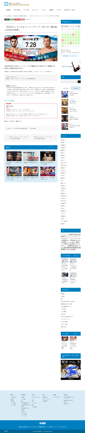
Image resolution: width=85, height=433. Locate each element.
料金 (62, 299)
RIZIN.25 (69, 236)
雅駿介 (62, 183)
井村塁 (62, 142)
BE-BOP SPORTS (63, 235)
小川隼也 (62, 198)
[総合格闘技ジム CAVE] (16, 4)
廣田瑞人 (22, 19)
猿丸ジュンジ (65, 245)
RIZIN (7, 19)
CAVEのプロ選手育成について (67, 316)
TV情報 (74, 236)
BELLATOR (67, 235)
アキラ (62, 213)
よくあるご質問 (64, 321)
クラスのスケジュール (65, 319)
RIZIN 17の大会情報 (9, 100)
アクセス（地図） (64, 324)
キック (33, 399)
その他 (62, 175)
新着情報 (8, 10)
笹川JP (62, 208)
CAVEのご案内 (17, 10)
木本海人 (62, 157)
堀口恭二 (67, 240)
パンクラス (64, 238)
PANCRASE (63, 165)
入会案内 (62, 296)
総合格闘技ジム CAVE (41, 431)
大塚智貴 (62, 188)
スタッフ (44, 10)
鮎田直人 (62, 185)
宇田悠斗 (62, 223)
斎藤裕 (62, 178)
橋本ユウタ (63, 162)
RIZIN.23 (66, 236)
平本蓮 (62, 218)
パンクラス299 (70, 238)
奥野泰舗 (76, 240)
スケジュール (35, 10)
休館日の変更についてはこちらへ (70, 55)
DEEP (62, 160)
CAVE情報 (63, 203)
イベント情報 (13, 404)
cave (11, 128)
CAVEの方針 (63, 314)
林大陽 (62, 190)
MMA (33, 400)
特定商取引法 (44, 397)
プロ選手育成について (25, 408)
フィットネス (34, 402)
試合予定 (12, 399)
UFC (61, 180)
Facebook (7, 431)
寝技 (32, 404)
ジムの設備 (63, 309)
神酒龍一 (62, 155)
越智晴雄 (62, 216)
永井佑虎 (62, 147)
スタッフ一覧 (23, 415)
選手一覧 (11, 19)
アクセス (59, 10)
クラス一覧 (26, 10)
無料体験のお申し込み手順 (66, 304)
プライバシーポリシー (46, 399)
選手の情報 (65, 88)
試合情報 (62, 145)
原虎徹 (62, 168)
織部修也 (62, 150)
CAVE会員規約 (44, 400)
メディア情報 (63, 221)
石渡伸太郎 (63, 195)
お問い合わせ (63, 326)
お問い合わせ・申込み (69, 10)
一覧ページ (76, 255)
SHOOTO (62, 170)
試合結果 (17, 19)
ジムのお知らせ (13, 397)
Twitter (5, 431)
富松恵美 (62, 173)
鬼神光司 (62, 193)
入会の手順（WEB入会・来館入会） (68, 301)
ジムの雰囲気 (63, 311)
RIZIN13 (72, 236)
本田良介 (62, 206)
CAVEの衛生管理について (66, 306)
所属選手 (51, 10)
